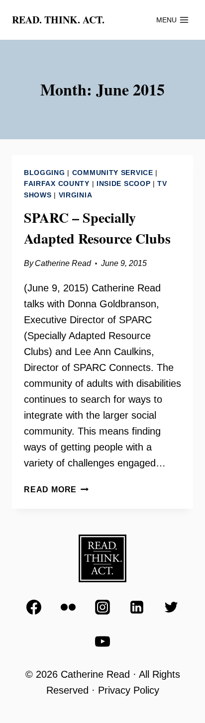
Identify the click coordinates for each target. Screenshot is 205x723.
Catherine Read (63, 263)
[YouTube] (102, 641)
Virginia (76, 195)
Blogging (44, 173)
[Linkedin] (137, 607)
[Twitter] (171, 607)
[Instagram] (102, 607)
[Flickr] (68, 607)
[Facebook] (34, 607)
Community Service (112, 173)
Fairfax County (57, 183)
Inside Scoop (123, 183)
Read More (56, 489)
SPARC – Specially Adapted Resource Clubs (97, 228)
